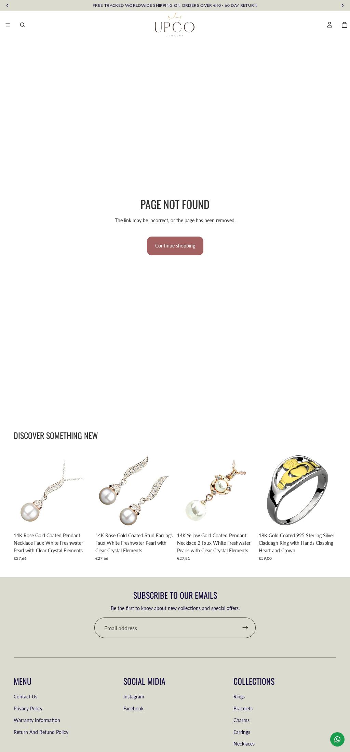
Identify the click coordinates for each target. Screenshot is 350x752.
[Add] (81, 518)
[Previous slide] (266, 490)
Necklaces (244, 744)
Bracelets (243, 708)
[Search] (22, 24)
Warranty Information (37, 720)
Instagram (133, 697)
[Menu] (8, 25)
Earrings (241, 732)
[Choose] (326, 518)
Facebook (133, 708)
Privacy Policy (28, 708)
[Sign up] (245, 628)
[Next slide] (328, 490)
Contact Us (25, 697)
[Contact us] (337, 739)
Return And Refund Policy (41, 732)
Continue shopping (175, 246)
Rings (239, 697)
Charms (241, 720)
